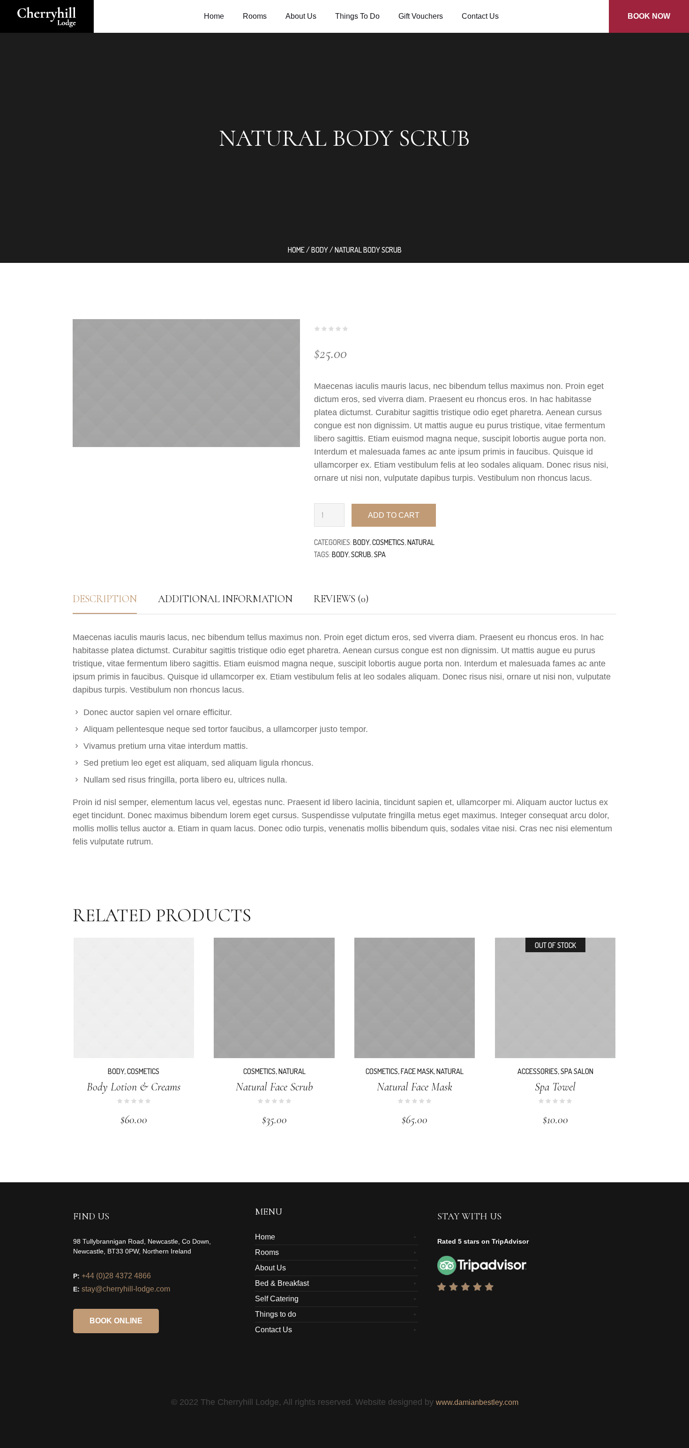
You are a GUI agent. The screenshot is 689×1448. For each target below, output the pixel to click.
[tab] (104, 599)
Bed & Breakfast (282, 1283)
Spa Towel (555, 1087)
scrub (361, 554)
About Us (270, 1268)
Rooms (267, 1252)
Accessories (537, 1071)
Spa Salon (577, 1071)
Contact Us (273, 1330)
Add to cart (393, 515)
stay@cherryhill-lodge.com (126, 1289)
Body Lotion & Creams (133, 1087)
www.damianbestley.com (477, 1402)
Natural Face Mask (414, 1087)
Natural (420, 542)
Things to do (275, 1314)
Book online (116, 1321)
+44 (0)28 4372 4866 (116, 1276)
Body (319, 249)
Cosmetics (388, 542)
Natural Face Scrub (274, 1087)
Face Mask (417, 1071)
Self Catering (277, 1299)
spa (380, 554)
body (340, 554)
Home (296, 249)
